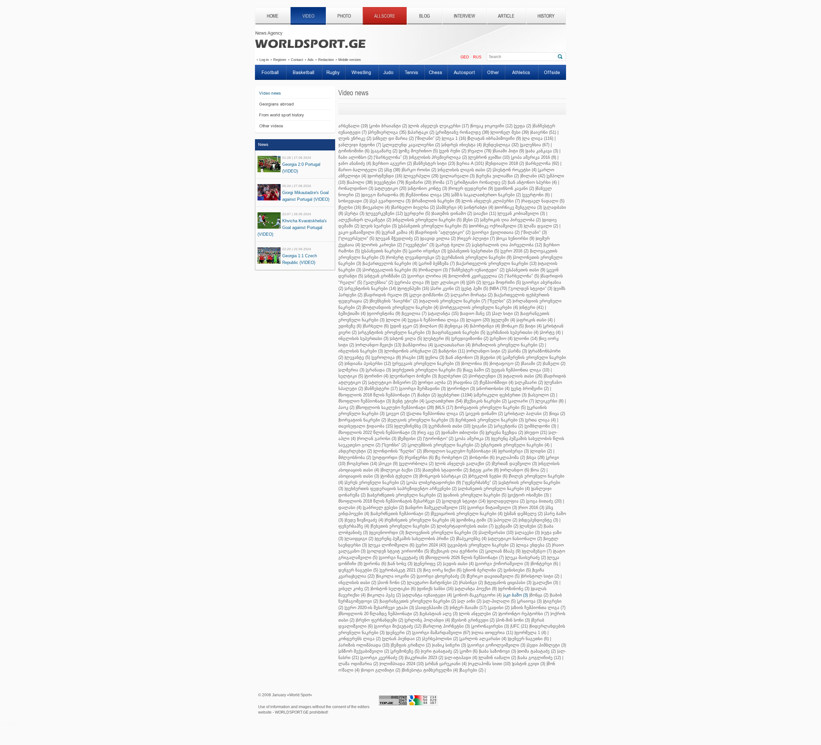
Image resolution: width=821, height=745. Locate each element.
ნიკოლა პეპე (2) (384, 595)
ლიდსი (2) (541, 451)
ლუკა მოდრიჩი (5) (502, 282)
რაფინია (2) (466, 382)
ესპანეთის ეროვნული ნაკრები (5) (433, 226)
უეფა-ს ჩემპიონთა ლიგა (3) (437, 319)
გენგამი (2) (507, 526)
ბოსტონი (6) (482, 457)
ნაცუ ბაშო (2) (477, 370)
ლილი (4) (396, 319)
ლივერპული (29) (421, 176)
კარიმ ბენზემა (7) (437, 263)
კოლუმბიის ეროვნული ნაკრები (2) (444, 445)
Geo (465, 57)
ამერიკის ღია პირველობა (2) (511, 219)
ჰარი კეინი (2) (445, 288)
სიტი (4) (534, 326)
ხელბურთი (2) (453, 376)
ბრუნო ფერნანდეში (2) (380, 620)
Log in (264, 60)
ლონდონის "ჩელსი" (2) (398, 451)
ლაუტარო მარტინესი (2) (433, 582)
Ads (311, 60)
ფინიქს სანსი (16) (435, 588)
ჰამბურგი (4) (449, 207)
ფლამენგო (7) (537, 551)
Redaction (326, 60)
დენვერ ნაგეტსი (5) (358, 570)
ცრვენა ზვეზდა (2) (505, 432)
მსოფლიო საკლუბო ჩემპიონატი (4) (460, 451)
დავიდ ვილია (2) (438, 238)
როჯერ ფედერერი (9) (471, 188)
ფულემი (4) (503, 319)
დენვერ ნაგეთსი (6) (529, 638)
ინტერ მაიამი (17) (469, 607)
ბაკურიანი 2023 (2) (424, 657)
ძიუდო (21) (536, 432)
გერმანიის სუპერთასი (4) (512, 332)
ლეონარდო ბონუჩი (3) (414, 376)
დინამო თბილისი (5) (463, 432)
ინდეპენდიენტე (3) (539, 520)
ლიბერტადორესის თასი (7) (466, 526)
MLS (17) (444, 407)
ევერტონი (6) (536, 194)
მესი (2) (471, 219)
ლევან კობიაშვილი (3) (521, 213)
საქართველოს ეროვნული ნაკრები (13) (497, 263)
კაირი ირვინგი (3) (428, 251)
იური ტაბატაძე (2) (440, 651)
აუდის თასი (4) (459, 563)
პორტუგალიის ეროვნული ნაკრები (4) (479, 307)
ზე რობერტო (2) (452, 457)
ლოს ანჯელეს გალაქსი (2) (463, 463)
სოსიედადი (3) (353, 201)
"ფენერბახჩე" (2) (480, 482)
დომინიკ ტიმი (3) (474, 520)
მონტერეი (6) (544, 563)
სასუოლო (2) (542, 395)
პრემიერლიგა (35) (387, 132)
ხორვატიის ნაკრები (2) (362, 420)
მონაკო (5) (513, 326)
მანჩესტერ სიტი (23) (434, 163)
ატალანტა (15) (444, 313)
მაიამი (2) (531, 363)
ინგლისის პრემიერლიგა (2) (438, 157)
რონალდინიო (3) (355, 188)
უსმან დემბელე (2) (524, 513)
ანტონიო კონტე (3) (428, 188)
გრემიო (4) (501, 338)
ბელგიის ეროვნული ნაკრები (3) (421, 420)
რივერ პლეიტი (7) (476, 238)
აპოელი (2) (506, 520)
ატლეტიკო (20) (391, 188)
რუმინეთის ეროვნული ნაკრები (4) (420, 520)
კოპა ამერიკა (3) (473, 438)
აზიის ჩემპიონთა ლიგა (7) (538, 607)
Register (279, 60)
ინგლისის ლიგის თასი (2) (464, 169)
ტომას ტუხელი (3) (399, 476)
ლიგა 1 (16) (454, 138)
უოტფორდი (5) (388, 457)
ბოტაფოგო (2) (505, 363)
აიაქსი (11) (485, 213)
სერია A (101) (470, 163)
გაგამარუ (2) (384, 150)
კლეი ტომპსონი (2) (429, 294)
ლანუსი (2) (531, 526)
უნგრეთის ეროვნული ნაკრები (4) (515, 445)
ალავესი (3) (528, 532)
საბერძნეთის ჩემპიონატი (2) (400, 513)
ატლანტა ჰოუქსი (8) (476, 588)
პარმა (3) (518, 351)
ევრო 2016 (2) (515, 251)
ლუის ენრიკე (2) (354, 138)
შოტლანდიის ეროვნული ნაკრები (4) (400, 307)
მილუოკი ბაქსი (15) (401, 470)
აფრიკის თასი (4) (535, 319)
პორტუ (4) (551, 332)
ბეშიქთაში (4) (352, 313)
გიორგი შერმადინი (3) (423, 388)
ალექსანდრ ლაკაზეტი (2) (364, 219)
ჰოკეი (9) (388, 463)
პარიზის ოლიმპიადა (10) (363, 645)
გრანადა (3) (379, 370)
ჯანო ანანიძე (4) (354, 163)
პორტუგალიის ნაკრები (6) (390, 269)
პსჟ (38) (392, 169)
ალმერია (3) (351, 370)
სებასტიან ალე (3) (439, 613)
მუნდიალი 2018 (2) (505, 163)
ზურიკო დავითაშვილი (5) (494, 576)
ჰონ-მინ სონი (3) (513, 620)
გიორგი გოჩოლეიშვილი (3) (496, 645)
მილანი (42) (533, 176)
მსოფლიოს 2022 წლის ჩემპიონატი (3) (377, 432)
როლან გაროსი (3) (377, 438)
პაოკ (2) (346, 407)
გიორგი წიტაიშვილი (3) (492, 507)
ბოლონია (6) (475, 363)
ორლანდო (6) (515, 470)
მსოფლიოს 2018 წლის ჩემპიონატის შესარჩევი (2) (389, 501)
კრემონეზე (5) (405, 651)
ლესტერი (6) (437, 338)
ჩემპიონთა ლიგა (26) (428, 194)
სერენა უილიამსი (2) (498, 176)
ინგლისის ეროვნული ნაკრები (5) (427, 219)
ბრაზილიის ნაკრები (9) (436, 201)
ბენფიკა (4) (457, 326)
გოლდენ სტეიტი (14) (464, 501)
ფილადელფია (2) (506, 501)
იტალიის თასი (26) (523, 376)
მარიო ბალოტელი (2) (360, 169)
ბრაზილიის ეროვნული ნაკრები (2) (508, 345)
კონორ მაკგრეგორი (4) (478, 595)
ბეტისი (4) (491, 357)
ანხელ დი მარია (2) (394, 138)
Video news (270, 93)
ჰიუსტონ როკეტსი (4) (515, 169)
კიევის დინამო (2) (484, 413)
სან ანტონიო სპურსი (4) (533, 182)
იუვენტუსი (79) (389, 182)
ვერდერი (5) (417, 213)
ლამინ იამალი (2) (497, 657)
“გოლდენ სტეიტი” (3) (530, 288)
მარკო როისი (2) (419, 169)
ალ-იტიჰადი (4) (461, 657)
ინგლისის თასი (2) (357, 582)
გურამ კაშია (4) (398, 232)
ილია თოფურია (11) (492, 632)
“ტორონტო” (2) (438, 438)
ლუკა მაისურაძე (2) (526, 557)
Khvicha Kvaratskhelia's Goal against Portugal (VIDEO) (292, 227)
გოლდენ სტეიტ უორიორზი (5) (398, 551)
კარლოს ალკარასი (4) (483, 638)
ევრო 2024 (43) (431, 545)
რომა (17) (443, 182)
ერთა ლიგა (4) (541, 420)
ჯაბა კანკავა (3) (542, 150)
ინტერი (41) (532, 307)
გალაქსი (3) (546, 582)
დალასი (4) (349, 507)
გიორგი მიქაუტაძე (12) (398, 626)
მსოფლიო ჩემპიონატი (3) (364, 401)
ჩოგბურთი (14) (362, 463)
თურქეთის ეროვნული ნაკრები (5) (427, 370)
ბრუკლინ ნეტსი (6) (488, 476)
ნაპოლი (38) (360, 182)
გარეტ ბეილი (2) (453, 244)
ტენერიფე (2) (428, 563)
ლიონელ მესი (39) (510, 132)
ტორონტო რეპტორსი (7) (524, 613)
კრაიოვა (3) (530, 601)
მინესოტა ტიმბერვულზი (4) (430, 670)
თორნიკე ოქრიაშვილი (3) (496, 226)
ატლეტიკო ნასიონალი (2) (515, 538)
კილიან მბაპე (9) (503, 551)
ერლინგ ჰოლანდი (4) (427, 620)
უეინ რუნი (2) (453, 150)
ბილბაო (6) (431, 326)
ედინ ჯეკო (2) (404, 326)
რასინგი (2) (471, 582)
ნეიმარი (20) (418, 182)
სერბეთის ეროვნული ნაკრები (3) (490, 420)
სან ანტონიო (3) (462, 357)
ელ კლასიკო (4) (448, 282)
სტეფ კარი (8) (484, 470)
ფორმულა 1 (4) (530, 632)
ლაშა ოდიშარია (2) (358, 663)
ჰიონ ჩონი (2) (392, 582)
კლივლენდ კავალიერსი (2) (411, 144)
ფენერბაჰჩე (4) (353, 526)
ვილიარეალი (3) (458, 176)
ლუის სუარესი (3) (379, 226)
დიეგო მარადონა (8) (383, 194)
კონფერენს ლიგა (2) (359, 638)
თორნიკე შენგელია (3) (518, 207)
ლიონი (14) (526, 338)
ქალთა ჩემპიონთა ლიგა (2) (435, 413)
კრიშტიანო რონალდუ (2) (480, 182)
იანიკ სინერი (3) (449, 645)
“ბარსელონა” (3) (391, 157)
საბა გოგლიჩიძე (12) (539, 657)
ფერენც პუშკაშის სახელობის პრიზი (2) (415, 538)
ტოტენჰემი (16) (413, 288)
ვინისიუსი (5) (517, 570)
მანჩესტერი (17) (381, 388)
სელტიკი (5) (350, 376)
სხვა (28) (536, 457)
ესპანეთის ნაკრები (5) (384, 251)
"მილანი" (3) (534, 232)
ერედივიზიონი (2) (470, 338)
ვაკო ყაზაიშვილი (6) (359, 232)
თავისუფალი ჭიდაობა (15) (365, 426)
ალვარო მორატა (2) (472, 294)
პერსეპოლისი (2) (440, 638)
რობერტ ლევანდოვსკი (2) (413, 257)
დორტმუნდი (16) (385, 176)
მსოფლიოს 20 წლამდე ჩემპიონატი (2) (378, 613)
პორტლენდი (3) (486, 376)
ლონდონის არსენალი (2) (411, 351)
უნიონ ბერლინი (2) (483, 570)
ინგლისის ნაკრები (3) (360, 351)
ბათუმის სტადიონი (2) (445, 470)
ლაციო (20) (478, 319)
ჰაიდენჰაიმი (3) (432, 607)
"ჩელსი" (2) (499, 301)
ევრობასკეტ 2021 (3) (401, 570)
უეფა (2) (523, 125)
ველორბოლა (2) (417, 463)
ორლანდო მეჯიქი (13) (378, 345)
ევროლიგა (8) (386, 357)
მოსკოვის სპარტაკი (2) (443, 476)
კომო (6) (469, 651)
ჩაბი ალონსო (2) (355, 157)
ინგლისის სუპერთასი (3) (363, 338)
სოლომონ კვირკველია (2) (476, 276)
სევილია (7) (414, 313)
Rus (477, 57)
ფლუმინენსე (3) (411, 426)
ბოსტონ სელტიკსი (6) (393, 588)
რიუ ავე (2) (429, 432)
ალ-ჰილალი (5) (500, 601)
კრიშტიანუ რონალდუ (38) (462, 132)
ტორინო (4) (376, 376)
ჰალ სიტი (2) (506, 313)
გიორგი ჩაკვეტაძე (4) (402, 557)
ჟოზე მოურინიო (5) (419, 150)
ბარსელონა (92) (542, 163)
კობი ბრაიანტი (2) (388, 125)
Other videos (271, 125)
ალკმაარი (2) (529, 382)
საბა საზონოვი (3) (498, 651)
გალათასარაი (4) (452, 345)
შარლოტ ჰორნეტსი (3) (447, 626)
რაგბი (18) (413, 357)
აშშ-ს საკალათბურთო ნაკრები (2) (486, 194)
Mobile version (349, 60)
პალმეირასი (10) (496, 532)
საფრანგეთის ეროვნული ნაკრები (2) (418, 601)
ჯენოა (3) (435, 357)
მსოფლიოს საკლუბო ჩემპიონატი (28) (395, 407)
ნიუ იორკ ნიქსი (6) (442, 570)
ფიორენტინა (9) (384, 313)
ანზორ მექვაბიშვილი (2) (364, 651)
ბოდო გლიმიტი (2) (381, 670)
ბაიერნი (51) (543, 132)
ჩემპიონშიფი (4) (496, 382)
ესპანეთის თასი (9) (526, 269)
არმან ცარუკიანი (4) (446, 663)
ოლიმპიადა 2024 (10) (402, 663)
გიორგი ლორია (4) (427, 276)
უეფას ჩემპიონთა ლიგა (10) (520, 370)
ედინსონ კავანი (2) (514, 188)
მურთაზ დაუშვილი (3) (515, 463)
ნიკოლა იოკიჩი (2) (396, 576)
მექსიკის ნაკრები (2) (486, 401)
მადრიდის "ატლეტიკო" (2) (443, 232)
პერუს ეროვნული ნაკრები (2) (375, 482)
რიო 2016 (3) (531, 507)
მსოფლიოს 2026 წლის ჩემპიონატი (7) (465, 557)
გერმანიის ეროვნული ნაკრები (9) (477, 257)
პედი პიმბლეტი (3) (547, 645)
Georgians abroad (276, 104)
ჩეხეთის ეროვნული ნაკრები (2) (403, 526)
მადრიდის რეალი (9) (386, 294)
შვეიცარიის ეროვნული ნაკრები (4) (467, 513)
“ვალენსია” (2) (378, 282)
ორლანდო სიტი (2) (486, 351)
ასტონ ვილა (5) (406, 338)
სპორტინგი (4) (485, 326)
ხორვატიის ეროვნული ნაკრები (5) (490, 407)
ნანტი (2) (427, 395)
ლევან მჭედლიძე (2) (398, 238)
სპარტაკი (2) (421, 132)
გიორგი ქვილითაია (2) (496, 232)
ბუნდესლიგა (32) (501, 144)
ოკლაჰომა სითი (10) (490, 663)
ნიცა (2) (557, 413)
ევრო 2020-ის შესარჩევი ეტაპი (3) (379, 607)
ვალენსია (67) (535, 144)
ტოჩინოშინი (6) (353, 150)
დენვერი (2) (399, 632)
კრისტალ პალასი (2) (526, 413)
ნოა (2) (538, 470)
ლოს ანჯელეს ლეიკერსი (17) (439, 125)
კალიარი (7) (521, 401)
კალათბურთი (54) (444, 401)
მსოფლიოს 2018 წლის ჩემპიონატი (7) (377, 395)
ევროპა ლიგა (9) (412, 282)
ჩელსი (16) (350, 207)
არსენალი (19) (353, 125)
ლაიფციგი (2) (359, 538)
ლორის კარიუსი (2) (382, 244)
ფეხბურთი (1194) (455, 395)
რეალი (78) (480, 150)
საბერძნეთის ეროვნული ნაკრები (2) (405, 495)
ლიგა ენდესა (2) (534, 545)
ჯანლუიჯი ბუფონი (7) (359, 144)
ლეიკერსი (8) (549, 401)
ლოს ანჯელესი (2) (478, 613)
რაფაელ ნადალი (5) (543, 201)
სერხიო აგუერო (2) (392, 163)
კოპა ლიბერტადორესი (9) (434, 482)
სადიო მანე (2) (476, 313)
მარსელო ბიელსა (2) (413, 207)
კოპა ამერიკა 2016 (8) (534, 157)
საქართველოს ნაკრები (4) (390, 263)
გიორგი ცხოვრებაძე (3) (441, 576)
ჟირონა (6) (375, 563)
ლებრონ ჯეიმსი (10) (489, 157)
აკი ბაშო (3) (516, 595)
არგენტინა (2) (509, 426)
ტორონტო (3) (461, 388)
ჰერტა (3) (354, 213)
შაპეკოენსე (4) (472, 538)
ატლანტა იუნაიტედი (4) (427, 595)
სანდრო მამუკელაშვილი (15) (436, 507)
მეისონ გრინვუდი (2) (473, 620)
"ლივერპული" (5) (356, 238)
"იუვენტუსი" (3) (419, 244)
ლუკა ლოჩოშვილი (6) (391, 545)
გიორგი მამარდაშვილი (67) (441, 632)
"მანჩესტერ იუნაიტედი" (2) (477, 269)
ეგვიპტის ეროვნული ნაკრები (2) (481, 545)
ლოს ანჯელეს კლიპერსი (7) (491, 201)
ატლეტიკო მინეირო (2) (393, 382)
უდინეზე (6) (349, 326)
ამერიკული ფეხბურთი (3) (501, 395)
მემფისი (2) (410, 438)
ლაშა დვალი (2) (541, 226)
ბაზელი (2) (554, 363)
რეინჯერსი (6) (420, 457)
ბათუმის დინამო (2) (452, 213)
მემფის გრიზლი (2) (411, 645)
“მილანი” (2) (428, 138)
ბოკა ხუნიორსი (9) (515, 238)
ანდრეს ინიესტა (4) (462, 144)
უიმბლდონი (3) (540, 426)
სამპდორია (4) (418, 345)
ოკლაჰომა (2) (511, 457)
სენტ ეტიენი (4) (408, 401)
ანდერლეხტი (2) (355, 451)
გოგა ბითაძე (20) (544, 501)
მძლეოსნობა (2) (354, 457)
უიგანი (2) (483, 426)
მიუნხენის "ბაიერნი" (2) (394, 301)
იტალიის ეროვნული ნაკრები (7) (453, 301)
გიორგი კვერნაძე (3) (382, 657)
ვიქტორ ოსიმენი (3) (529, 495)
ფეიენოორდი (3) (387, 532)
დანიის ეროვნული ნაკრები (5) (475, 495)
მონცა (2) (539, 595)
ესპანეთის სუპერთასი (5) (473, 251)
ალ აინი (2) (469, 601)
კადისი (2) (499, 607)
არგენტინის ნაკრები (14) (370, 288)
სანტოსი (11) (452, 351)
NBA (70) (498, 288)
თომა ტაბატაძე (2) (537, 651)
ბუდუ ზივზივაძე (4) (364, 520)
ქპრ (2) (474, 282)
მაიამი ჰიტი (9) (509, 150)
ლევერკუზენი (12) (385, 213)
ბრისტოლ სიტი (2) (540, 576)
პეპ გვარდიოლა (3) (390, 201)
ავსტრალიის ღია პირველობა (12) (507, 244)
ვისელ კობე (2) (353, 588)
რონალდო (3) (433, 269)
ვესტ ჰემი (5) (475, 288)
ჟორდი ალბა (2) (435, 382)
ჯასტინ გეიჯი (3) (529, 663)
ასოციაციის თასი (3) (358, 476)
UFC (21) (519, 626)
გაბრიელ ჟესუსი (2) (384, 507)
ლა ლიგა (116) (538, 138)
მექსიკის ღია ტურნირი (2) (457, 551)
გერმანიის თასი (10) (449, 426)
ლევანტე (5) (357, 357)
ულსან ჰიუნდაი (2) (402, 638)
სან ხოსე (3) (400, 563)
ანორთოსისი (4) (493, 388)
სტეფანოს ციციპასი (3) (508, 582)
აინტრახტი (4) (479, 207)
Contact (297, 60)
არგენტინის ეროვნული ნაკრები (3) (395, 332)
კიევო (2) (396, 413)
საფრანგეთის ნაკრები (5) (459, 332)
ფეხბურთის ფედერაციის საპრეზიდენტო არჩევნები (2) (401, 488)
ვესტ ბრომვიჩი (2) (530, 388)
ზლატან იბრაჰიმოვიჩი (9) (494, 138)
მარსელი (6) (376, 326)
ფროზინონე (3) (514, 588)
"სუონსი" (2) (394, 445)
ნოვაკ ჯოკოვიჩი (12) (491, 125)
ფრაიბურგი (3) (514, 451)
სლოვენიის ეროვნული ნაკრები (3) (441, 532)
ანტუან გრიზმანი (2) (385, 276)
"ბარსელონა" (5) (522, 276)
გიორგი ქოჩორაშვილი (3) (502, 563)
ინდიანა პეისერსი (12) (368, 363)
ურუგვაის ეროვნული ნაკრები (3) (426, 363)
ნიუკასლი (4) (376, 207)
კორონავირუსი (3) (490, 626)
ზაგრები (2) (471, 670)
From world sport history (281, 115)
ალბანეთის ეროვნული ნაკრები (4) (494, 488)
